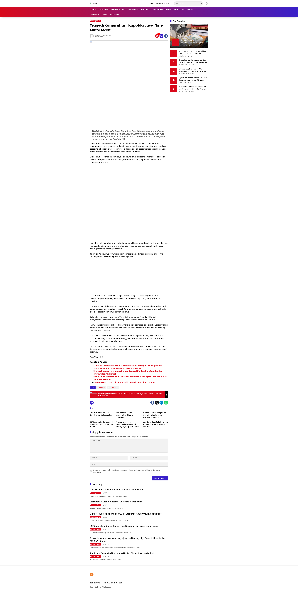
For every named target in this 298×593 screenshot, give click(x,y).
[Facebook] (152, 403)
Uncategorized (95, 21)
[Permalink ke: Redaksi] (92, 36)
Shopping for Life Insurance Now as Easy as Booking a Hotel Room (193, 61)
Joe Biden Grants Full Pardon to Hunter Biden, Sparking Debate (155, 424)
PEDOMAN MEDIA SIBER (113, 583)
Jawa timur (114, 387)
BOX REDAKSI (95, 583)
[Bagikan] (166, 36)
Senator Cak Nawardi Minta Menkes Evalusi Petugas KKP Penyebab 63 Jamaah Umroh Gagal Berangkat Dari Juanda (128, 367)
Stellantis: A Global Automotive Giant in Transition (124, 415)
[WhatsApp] (166, 403)
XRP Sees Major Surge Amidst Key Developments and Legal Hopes (102, 424)
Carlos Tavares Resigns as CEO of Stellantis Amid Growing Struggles (154, 415)
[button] (200, 3)
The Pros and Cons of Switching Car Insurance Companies (192, 52)
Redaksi (97, 35)
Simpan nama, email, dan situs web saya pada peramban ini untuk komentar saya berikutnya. (126, 471)
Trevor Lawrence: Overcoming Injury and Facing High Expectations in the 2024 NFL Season (127, 424)
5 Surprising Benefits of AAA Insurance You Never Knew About (193, 70)
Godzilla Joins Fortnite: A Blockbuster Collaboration (101, 414)
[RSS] (91, 574)
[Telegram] (161, 403)
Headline (102, 387)
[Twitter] (157, 403)
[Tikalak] (93, 3)
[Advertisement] (129, 112)
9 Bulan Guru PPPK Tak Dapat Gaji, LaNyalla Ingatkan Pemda (124, 382)
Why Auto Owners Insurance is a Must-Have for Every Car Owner (192, 88)
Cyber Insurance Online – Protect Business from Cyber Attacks (193, 79)
